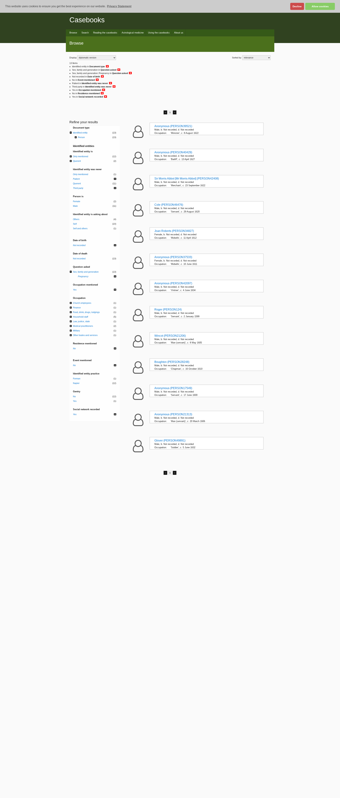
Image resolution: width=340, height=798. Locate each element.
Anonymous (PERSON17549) (173, 388)
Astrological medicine (133, 32)
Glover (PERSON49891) (169, 440)
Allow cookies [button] (320, 6)
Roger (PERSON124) (168, 309)
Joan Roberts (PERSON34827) (174, 230)
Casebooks (87, 20)
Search (85, 32)
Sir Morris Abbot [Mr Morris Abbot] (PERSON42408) (186, 178)
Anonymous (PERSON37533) (173, 257)
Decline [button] (297, 6)
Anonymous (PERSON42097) (173, 283)
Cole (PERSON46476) (168, 204)
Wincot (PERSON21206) (170, 335)
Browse (73, 32)
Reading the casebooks (105, 32)
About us (178, 32)
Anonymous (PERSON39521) (173, 126)
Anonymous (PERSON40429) (173, 152)
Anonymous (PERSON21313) (173, 414)
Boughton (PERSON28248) (171, 361)
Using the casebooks (159, 32)
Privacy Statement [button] (119, 6)
